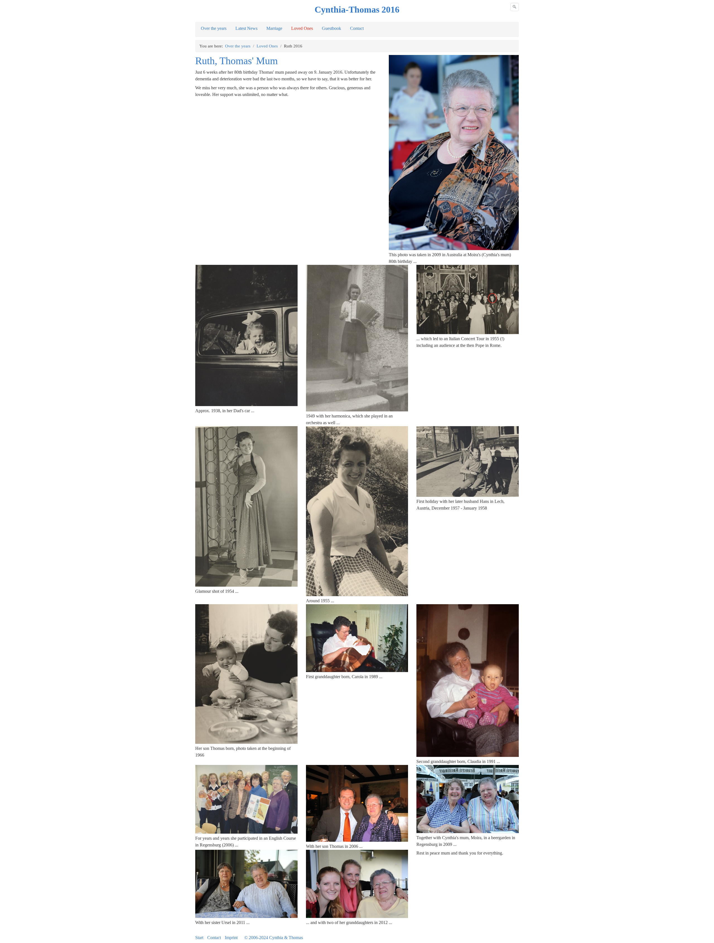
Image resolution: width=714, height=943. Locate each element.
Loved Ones (302, 28)
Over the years (213, 28)
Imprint (231, 937)
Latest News (246, 28)
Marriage (274, 28)
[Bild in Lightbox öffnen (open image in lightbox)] (454, 152)
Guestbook (331, 28)
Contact (357, 28)
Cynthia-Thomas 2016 (357, 9)
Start (199, 937)
